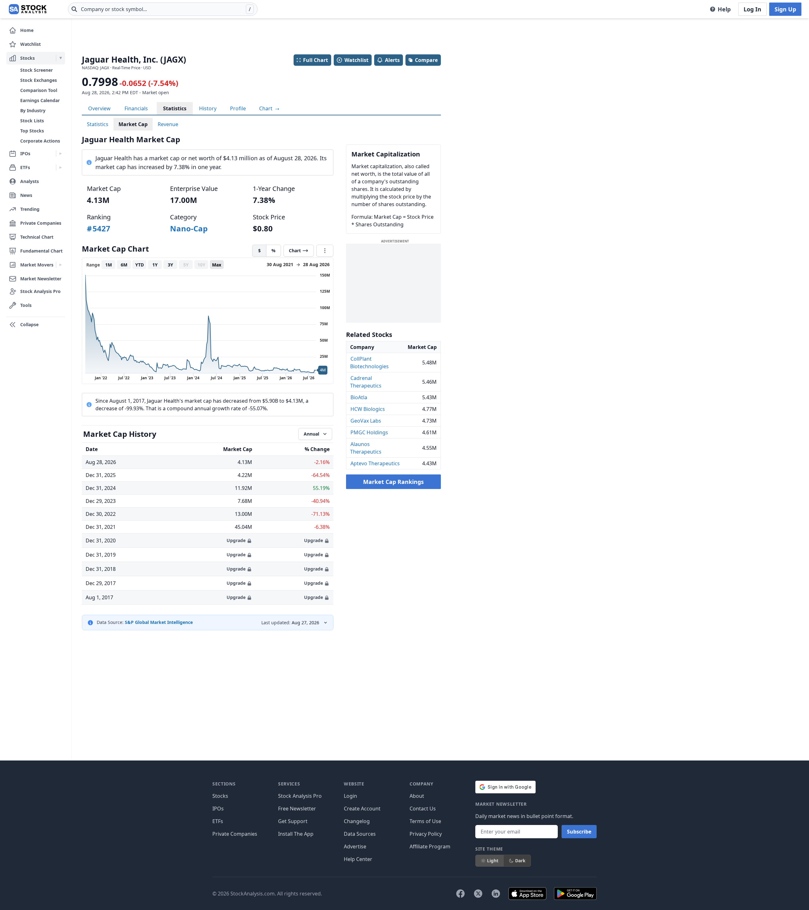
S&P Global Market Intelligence (159, 622)
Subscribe (579, 831)
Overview (99, 108)
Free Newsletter (297, 808)
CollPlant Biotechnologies (369, 362)
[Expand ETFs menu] (60, 167)
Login (350, 795)
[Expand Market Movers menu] (60, 265)
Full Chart (315, 60)
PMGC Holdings (369, 432)
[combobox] (163, 9)
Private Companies (234, 833)
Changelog (357, 821)
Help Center (358, 859)
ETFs (217, 821)
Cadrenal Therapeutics (365, 382)
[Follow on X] (478, 894)
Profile (238, 108)
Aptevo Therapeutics (375, 463)
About (417, 795)
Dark (520, 861)
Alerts (392, 60)
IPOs (218, 808)
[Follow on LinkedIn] (496, 894)
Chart (266, 108)
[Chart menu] (324, 251)
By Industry (33, 110)
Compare (426, 60)
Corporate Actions (40, 141)
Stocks (220, 795)
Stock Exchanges (38, 80)
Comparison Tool (38, 90)
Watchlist (356, 60)
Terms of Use (425, 821)
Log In (752, 9)
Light (492, 861)
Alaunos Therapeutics (365, 448)
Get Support (292, 821)
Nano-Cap (189, 228)
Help (724, 9)
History (207, 108)
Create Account (362, 808)
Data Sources (360, 833)
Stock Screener (36, 70)
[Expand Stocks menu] (60, 58)
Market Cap (133, 124)
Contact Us (423, 808)
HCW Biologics (367, 409)
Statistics (174, 108)
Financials (136, 108)
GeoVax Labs (365, 420)
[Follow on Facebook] (460, 894)
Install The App (295, 833)
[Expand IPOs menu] (60, 153)
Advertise (355, 846)
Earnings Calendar (40, 100)
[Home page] (28, 9)
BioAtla (358, 397)
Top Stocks (32, 131)
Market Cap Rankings (393, 482)
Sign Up (785, 9)
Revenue (168, 124)
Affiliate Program (430, 846)
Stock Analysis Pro (300, 795)
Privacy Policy (426, 833)
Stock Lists (32, 121)
